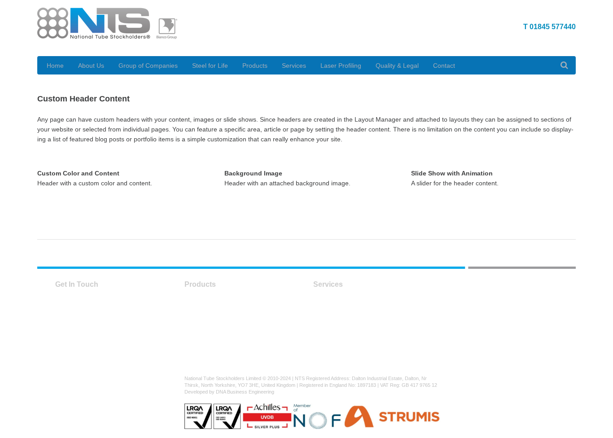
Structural (198, 305)
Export (322, 305)
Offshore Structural (211, 315)
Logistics (325, 334)
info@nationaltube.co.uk (95, 384)
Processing (329, 324)
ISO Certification (336, 354)
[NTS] (107, 28)
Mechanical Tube (208, 324)
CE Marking (329, 344)
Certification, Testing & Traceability (362, 315)
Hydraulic (197, 344)
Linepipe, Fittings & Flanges (223, 334)
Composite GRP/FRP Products (227, 354)
